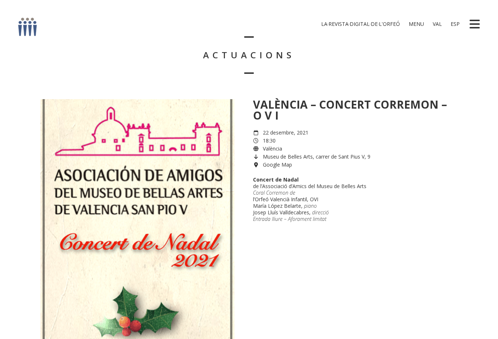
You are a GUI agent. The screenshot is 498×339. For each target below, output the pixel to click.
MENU (415, 23)
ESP (454, 23)
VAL (436, 23)
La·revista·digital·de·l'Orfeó (360, 23)
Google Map (277, 164)
